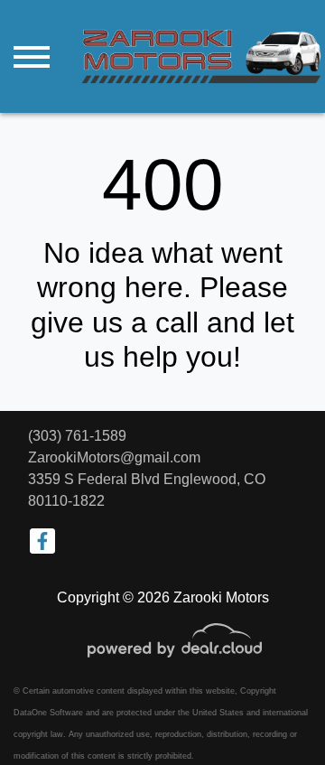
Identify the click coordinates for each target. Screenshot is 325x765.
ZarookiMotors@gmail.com (114, 457)
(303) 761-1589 (77, 435)
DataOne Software (48, 712)
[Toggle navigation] (31, 56)
